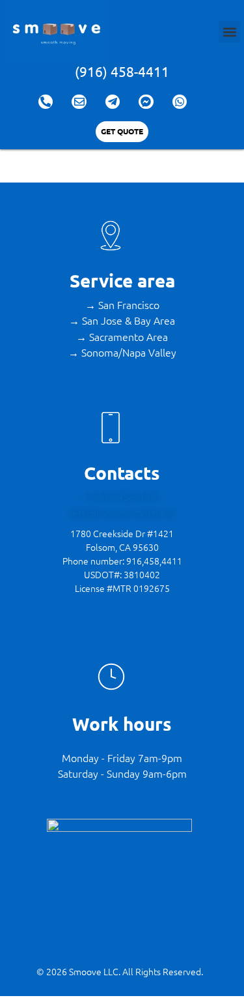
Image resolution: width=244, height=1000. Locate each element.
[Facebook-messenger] (146, 102)
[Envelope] (79, 102)
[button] (229, 31)
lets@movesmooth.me (122, 512)
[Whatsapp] (179, 102)
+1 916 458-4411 (122, 496)
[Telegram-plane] (112, 102)
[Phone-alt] (45, 102)
